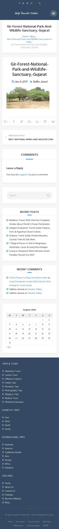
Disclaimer (20, 521)
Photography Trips (13, 390)
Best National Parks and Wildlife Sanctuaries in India (29, 40)
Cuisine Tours (11, 375)
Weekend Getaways (14, 402)
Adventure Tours (12, 371)
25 (16, 338)
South (8, 429)
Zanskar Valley (35, 289)
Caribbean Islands (13, 452)
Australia (9, 444)
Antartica (9, 467)
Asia (7, 456)
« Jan (8, 347)
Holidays (9, 495)
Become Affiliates (13, 498)
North (7, 425)
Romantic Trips (12, 386)
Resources (18, 525)
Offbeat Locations (13, 379)
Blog (32, 36)
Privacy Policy (34, 521)
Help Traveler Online (26, 13)
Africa (7, 464)
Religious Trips (12, 394)
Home (25, 36)
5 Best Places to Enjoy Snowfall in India (28, 277)
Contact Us (10, 491)
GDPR (45, 525)
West (7, 421)
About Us (9, 487)
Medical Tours (11, 398)
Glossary (47, 521)
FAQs (10, 521)
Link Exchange (33, 525)
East (7, 417)
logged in (23, 174)
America (8, 448)
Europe (8, 460)
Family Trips (10, 382)
